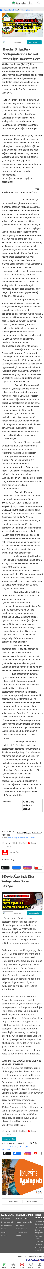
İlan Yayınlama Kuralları (24, 1222)
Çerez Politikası (21, 1232)
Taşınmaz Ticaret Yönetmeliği (39, 1238)
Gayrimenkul (6, 1149)
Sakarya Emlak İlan (10, 10)
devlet (12, 1147)
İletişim (3, 1235)
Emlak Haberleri (26, 10)
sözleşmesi (22, 1147)
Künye (3, 1232)
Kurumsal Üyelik (22, 1218)
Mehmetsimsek (31, 1147)
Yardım (18, 1235)
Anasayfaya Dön (34, 42)
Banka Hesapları (7, 1225)
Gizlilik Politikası (21, 1229)
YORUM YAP (12, 1201)
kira (16, 1147)
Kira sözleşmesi (23, 838)
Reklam (4, 1229)
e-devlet (32, 838)
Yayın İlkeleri (20, 1225)
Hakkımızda (5, 1219)
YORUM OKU (32, 1201)
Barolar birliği (12, 838)
